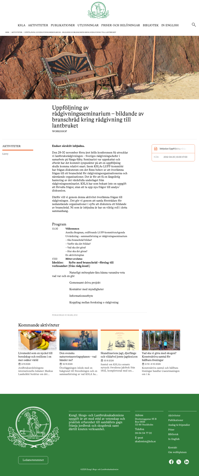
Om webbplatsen (177, 452)
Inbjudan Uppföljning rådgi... (174, 149)
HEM (7, 32)
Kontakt (172, 447)
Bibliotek (151, 25)
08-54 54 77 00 (143, 433)
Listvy (5, 154)
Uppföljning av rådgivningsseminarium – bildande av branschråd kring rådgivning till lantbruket (70, 32)
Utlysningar (88, 25)
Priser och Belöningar (120, 25)
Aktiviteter (38, 25)
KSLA (21, 25)
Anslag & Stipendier (179, 425)
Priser (171, 430)
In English (170, 25)
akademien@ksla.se (145, 441)
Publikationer (63, 25)
